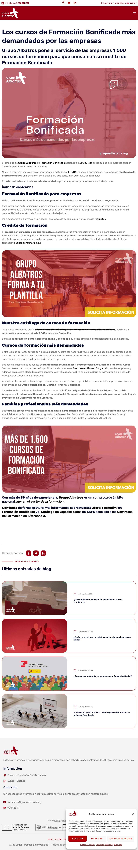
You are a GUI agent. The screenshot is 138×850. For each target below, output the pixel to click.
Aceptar (77, 838)
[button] (132, 814)
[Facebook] (63, 3)
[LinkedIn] (75, 3)
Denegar (97, 838)
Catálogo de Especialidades (61, 512)
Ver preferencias (120, 838)
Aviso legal (118, 845)
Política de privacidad (104, 845)
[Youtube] (69, 3)
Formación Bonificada (52, 162)
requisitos (100, 218)
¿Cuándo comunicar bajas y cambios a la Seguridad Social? (103, 676)
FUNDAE (73, 172)
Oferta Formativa (104, 508)
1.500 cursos (84, 162)
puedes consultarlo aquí (27, 242)
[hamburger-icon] (134, 13)
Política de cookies (87, 845)
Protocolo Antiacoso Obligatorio (90, 368)
